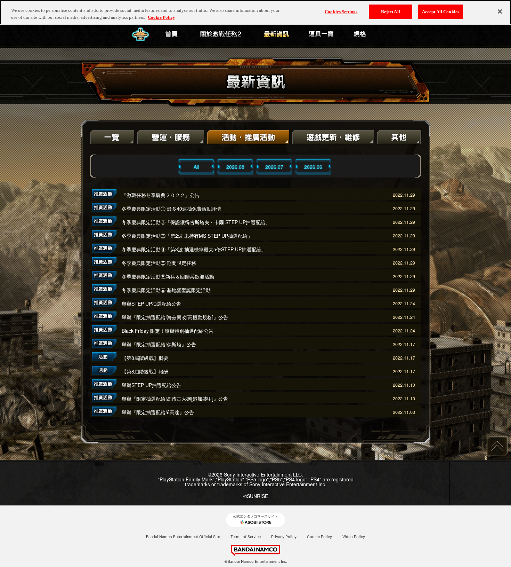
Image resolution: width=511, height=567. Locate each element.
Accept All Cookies (440, 11)
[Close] (500, 11)
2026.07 (274, 166)
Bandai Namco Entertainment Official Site (183, 536)
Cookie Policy (319, 536)
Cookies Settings (341, 11)
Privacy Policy (284, 536)
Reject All (390, 11)
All (196, 166)
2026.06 (313, 166)
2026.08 (235, 166)
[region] (255, 12)
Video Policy (353, 536)
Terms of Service (245, 536)
